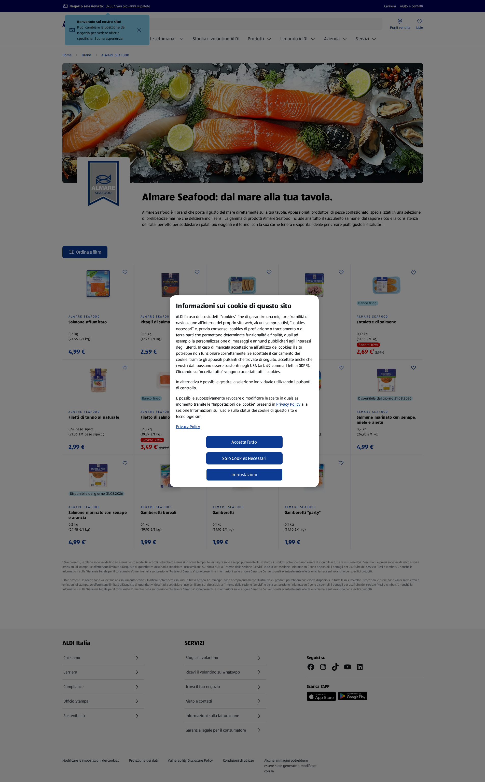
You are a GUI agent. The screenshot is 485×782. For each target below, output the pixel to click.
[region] (244, 391)
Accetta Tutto (244, 442)
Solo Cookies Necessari (244, 458)
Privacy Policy (288, 404)
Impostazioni (244, 474)
